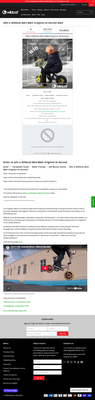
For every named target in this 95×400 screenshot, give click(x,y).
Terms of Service (10, 375)
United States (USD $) (68, 4)
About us (7, 348)
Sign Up (63, 334)
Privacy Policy (8, 352)
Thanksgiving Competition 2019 (16, 306)
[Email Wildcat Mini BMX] (64, 362)
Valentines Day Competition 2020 (16, 302)
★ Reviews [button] (93, 202)
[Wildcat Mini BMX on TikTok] (78, 362)
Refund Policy (8, 356)
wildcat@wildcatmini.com (74, 350)
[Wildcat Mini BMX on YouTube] (82, 362)
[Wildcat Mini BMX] (10, 12)
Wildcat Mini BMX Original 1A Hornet (37, 193)
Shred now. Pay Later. (11, 379)
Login (85, 4)
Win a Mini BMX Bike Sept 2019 (15, 311)
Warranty (7, 364)
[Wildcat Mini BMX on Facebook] (68, 362)
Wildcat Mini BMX (16, 395)
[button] (26, 9)
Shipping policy (9, 360)
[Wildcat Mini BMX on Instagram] (71, 362)
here (20, 242)
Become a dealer (10, 383)
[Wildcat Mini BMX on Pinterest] (75, 362)
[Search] (91, 12)
